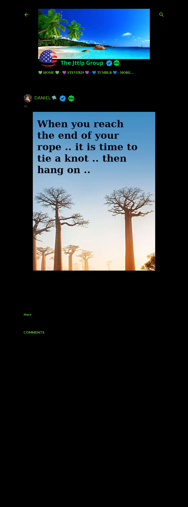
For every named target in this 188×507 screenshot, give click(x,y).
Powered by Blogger (98, 475)
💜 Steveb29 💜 (75, 72)
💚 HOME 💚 (48, 72)
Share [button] (27, 314)
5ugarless (106, 485)
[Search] (161, 13)
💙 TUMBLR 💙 (104, 72)
